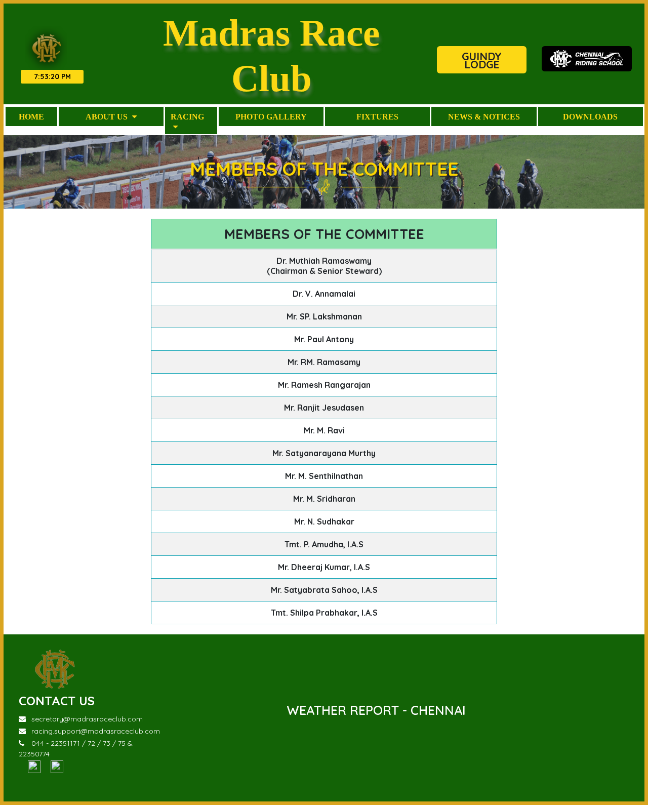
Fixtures (377, 116)
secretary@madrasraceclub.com (87, 718)
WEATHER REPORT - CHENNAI (376, 710)
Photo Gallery (271, 116)
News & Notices (484, 116)
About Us (108, 116)
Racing (187, 116)
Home (31, 116)
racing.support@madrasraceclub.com (95, 731)
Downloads (590, 116)
